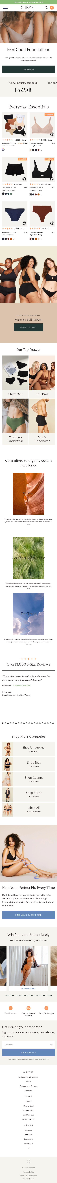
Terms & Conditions (28, 1175)
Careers (28, 1130)
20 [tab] (53, 723)
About (28, 1101)
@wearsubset (40, 940)
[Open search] (46, 7)
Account (28, 1090)
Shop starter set (28, 327)
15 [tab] (40, 723)
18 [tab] (48, 723)
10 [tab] (27, 723)
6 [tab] (16, 723)
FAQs (28, 1081)
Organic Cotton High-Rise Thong (16, 695)
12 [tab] (32, 723)
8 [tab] (22, 723)
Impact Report (28, 1119)
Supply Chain (28, 1110)
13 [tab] (35, 723)
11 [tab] (29, 723)
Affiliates (28, 1134)
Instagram (28, 1139)
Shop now (28, 69)
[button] (5, 995)
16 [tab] (43, 723)
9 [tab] (24, 723)
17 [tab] (45, 723)
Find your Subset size (28, 914)
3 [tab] (8, 723)
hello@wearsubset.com (28, 1077)
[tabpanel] (28, 685)
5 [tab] (14, 723)
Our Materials (28, 1114)
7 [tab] (19, 723)
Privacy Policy (28, 1178)
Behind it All (28, 1105)
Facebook (28, 1143)
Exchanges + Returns (28, 1086)
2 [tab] (6, 723)
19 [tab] (51, 723)
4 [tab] (11, 723)
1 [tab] (3, 723)
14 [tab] (37, 723)
